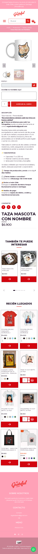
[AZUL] (31, 458)
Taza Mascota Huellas (7, 269)
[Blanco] (2, 379)
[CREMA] (7, 338)
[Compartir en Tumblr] (14, 207)
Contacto (19, 513)
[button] (4, 290)
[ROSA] (26, 458)
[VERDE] (15, 338)
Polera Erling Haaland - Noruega (26, 331)
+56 (19, 518)
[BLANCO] (2, 338)
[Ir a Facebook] (15, 535)
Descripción (7, 113)
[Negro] (7, 379)
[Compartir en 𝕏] (8, 207)
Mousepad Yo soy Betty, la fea (27, 409)
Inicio (8, 27)
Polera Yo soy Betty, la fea (7, 409)
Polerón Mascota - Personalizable (28, 449)
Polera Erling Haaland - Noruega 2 (7, 331)
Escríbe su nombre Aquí (11, 90)
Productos (16, 27)
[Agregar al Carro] (32, 380)
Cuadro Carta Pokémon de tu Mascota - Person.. (9, 371)
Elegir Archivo (34, 85)
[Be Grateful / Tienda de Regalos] (19, 14)
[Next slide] (33, 65)
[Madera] (5, 379)
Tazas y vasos (27, 27)
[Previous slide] (4, 65)
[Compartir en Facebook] (3, 207)
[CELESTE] (12, 338)
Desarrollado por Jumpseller (28, 548)
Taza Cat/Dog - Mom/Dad (27, 269)
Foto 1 (4, 81)
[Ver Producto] (9, 279)
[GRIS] (10, 338)
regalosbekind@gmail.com (19, 515)
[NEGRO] (5, 338)
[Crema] (5, 456)
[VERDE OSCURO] (34, 458)
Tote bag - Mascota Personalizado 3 (9, 449)
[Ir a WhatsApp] (22, 535)
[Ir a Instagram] (19, 535)
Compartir (6, 203)
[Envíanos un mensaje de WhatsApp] (33, 549)
